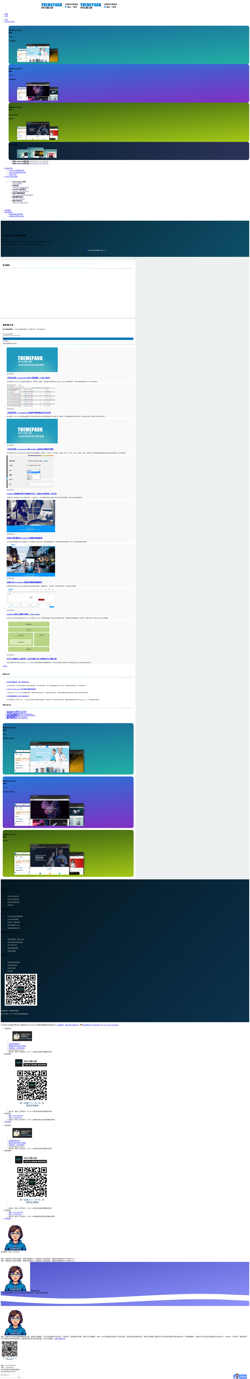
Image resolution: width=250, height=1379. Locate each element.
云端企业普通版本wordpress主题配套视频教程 (25, 526)
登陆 (6, 14)
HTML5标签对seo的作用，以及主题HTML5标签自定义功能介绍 (32, 647)
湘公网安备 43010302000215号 (92, 1013)
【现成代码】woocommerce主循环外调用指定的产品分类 (29, 401)
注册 (6, 16)
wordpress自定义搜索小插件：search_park (23, 602)
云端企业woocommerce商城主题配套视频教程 (24, 571)
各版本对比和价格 (13, 145)
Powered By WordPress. (111, 1013)
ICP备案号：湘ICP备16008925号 (67, 1013)
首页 (85, 250)
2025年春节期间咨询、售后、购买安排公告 (18, 670)
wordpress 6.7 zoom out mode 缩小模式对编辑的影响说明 (21, 677)
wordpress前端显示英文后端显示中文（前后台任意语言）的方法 (32, 482)
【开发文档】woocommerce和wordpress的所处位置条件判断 (30, 438)
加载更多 (5, 654)
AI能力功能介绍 (59, 1327)
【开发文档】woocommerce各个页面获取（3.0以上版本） (29, 366)
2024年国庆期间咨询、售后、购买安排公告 (18, 684)
